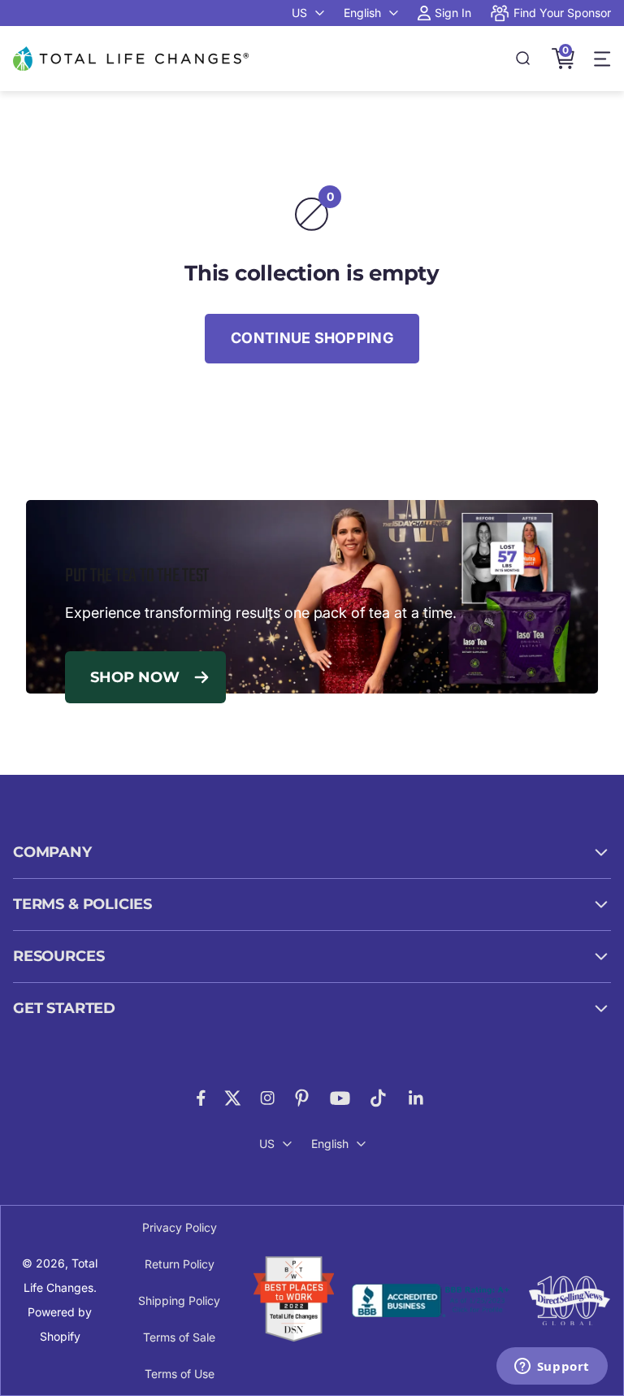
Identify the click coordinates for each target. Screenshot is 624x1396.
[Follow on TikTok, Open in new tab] (378, 1098)
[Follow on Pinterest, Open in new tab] (302, 1098)
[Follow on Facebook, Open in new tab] (201, 1098)
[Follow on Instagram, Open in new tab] (267, 1098)
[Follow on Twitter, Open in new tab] (233, 1098)
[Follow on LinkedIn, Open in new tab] (416, 1098)
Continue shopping (312, 337)
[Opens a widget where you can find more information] (552, 1367)
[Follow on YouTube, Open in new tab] (340, 1098)
